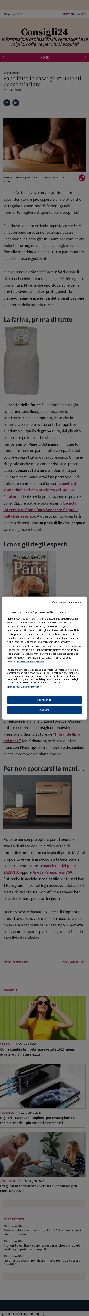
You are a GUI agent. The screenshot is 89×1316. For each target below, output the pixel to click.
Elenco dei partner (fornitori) (24, 686)
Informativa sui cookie (30, 661)
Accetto (44, 709)
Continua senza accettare (66, 602)
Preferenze (44, 699)
